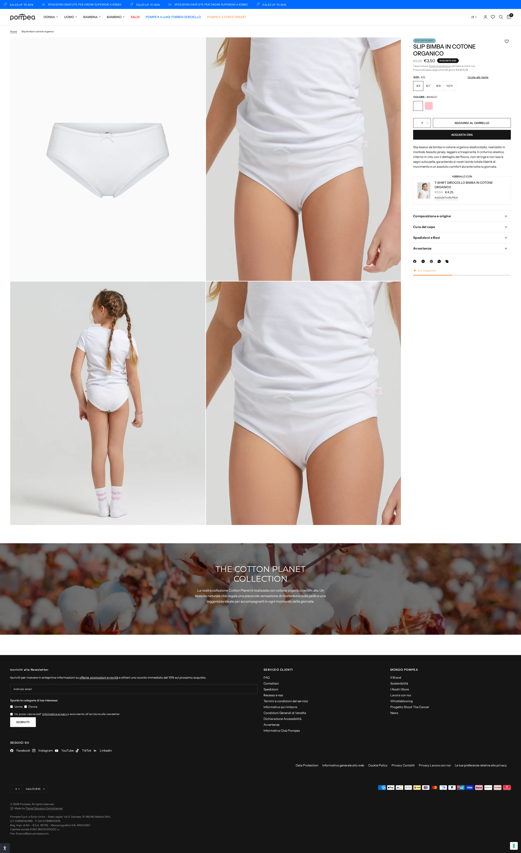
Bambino (114, 17)
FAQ (267, 677)
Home (13, 31)
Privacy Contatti (403, 765)
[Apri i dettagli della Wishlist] (493, 17)
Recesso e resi (273, 695)
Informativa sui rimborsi (280, 707)
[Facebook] (415, 261)
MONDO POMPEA (404, 669)
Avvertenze (422, 248)
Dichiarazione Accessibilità (282, 719)
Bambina (90, 17)
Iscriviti (23, 722)
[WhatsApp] (440, 261)
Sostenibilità (399, 683)
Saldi (135, 17)
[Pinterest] (432, 261)
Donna (49, 17)
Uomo (69, 17)
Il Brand (395, 677)
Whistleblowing (401, 701)
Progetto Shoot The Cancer (409, 707)
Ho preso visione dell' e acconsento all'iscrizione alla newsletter (67, 714)
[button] (5, 848)
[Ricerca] (501, 17)
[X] (423, 261)
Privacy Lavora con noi (435, 765)
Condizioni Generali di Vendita (285, 713)
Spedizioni (271, 689)
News (394, 713)
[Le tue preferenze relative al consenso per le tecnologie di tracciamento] (514, 846)
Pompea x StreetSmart (227, 17)
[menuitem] (50, 17)
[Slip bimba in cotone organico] (418, 106)
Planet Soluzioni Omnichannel (44, 808)
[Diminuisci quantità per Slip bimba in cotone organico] (416, 123)
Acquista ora (462, 135)
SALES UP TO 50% (119, 4)
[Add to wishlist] (507, 41)
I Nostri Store (399, 689)
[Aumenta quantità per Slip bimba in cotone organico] (428, 123)
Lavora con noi (400, 695)
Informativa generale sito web (343, 765)
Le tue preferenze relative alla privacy (481, 765)
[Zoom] (197, 46)
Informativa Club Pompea (282, 730)
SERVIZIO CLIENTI (278, 669)
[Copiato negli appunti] (447, 261)
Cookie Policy (377, 765)
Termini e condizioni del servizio (286, 701)
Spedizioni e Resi (426, 238)
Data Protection (307, 765)
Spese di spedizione (440, 65)
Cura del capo (424, 227)
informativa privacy (55, 714)
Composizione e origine (432, 216)
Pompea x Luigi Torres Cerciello (173, 17)
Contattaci (271, 683)
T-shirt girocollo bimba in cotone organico (464, 185)
